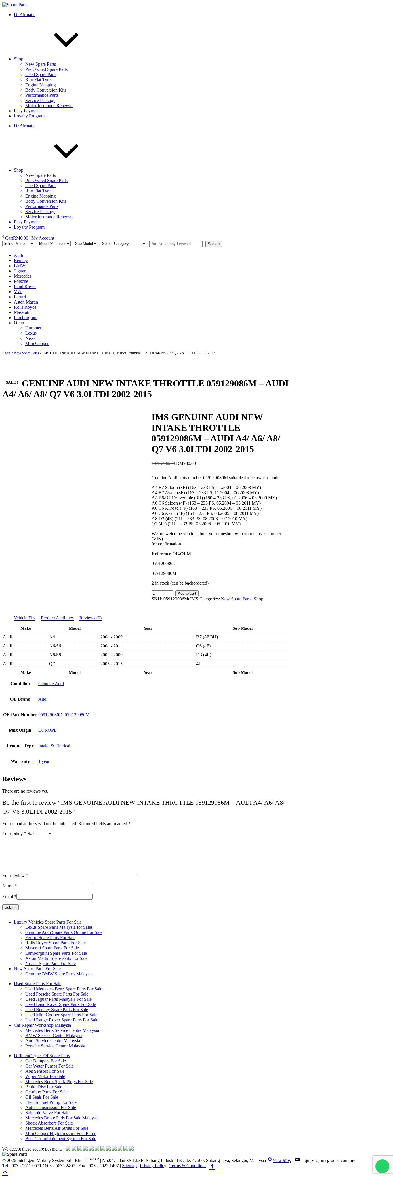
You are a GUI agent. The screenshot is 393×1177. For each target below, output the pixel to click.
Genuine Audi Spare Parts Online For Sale (63, 932)
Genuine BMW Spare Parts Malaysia (59, 973)
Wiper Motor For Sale (45, 1076)
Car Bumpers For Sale (45, 1060)
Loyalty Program (29, 115)
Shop (18, 58)
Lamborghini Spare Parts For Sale (56, 953)
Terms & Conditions (187, 1165)
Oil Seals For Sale (41, 1097)
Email (9, 896)
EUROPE (47, 730)
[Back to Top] (5, 1171)
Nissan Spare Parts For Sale (50, 963)
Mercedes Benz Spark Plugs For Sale (59, 1081)
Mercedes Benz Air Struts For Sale (56, 1128)
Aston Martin (26, 302)
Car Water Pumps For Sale (49, 1066)
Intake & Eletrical (54, 745)
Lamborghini (25, 317)
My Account (42, 238)
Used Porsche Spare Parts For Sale (56, 994)
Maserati (21, 312)
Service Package (40, 100)
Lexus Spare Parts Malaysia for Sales (59, 927)
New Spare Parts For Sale (37, 968)
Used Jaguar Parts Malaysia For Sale (58, 999)
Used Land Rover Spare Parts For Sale (60, 1004)
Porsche (21, 281)
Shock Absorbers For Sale (49, 1123)
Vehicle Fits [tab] (24, 617)
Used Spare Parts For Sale (37, 983)
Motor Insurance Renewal (49, 105)
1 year (43, 761)
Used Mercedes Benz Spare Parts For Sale (63, 988)
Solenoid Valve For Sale (47, 1112)
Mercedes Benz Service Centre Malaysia (62, 1030)
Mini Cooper (37, 343)
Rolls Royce (25, 307)
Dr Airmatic (24, 14)
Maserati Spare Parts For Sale (52, 947)
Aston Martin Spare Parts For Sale (56, 958)
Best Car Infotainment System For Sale (60, 1138)
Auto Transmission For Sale (50, 1107)
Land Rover (25, 286)
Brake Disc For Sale (43, 1086)
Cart (15, 238)
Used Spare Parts (40, 74)
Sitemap (129, 1165)
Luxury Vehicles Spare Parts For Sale (48, 922)
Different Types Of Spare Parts (42, 1055)
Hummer (33, 327)
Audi (18, 255)
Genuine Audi (51, 683)
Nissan (31, 338)
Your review (15, 875)
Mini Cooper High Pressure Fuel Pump (60, 1133)
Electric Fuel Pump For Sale (51, 1102)
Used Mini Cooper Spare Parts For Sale (61, 1014)
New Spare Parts (40, 64)
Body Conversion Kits (45, 90)
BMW (19, 265)
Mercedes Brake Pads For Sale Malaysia (62, 1117)
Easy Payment (27, 110)
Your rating (14, 833)
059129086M (77, 714)
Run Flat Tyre (38, 79)
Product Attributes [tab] (57, 617)
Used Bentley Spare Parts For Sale (56, 1009)
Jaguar (20, 270)
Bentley (21, 260)
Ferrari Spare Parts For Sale (50, 937)
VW (18, 291)
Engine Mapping (40, 84)
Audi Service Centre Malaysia (52, 1040)
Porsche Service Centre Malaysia (55, 1045)
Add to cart (187, 593)
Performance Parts (41, 95)
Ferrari (20, 296)
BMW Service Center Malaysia (53, 1035)
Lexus (31, 333)
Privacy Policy (153, 1165)
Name (9, 885)
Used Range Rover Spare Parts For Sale (61, 1019)
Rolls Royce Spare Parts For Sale (55, 942)
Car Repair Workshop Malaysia (42, 1025)
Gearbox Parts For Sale (46, 1091)
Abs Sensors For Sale (44, 1071)
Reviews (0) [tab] (90, 617)
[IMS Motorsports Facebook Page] (212, 1165)
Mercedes (22, 276)
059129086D (50, 714)
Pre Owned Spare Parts (46, 69)
